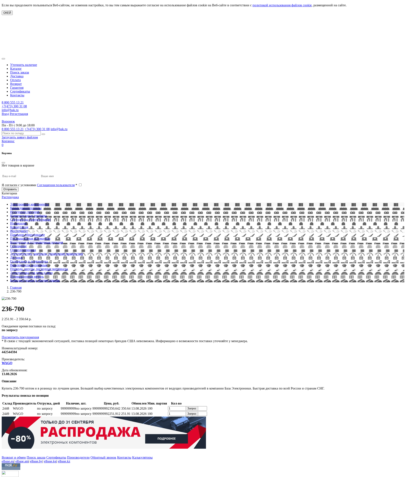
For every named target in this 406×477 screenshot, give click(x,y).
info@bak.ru (10, 110)
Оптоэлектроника (23, 250)
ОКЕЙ (7, 12)
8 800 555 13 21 (13, 102)
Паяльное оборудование (27, 234)
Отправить (10, 189)
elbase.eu (8, 461)
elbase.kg (50, 461)
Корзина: (8, 141)
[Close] (3, 162)
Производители (78, 457)
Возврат (16, 84)
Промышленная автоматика (30, 238)
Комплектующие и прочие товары (35, 280)
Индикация (18, 223)
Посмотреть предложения (20, 337)
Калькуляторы (142, 457)
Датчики (16, 257)
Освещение (18, 246)
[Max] (5, 451)
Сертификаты (20, 91)
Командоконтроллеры (26, 208)
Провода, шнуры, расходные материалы (39, 269)
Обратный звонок (103, 457)
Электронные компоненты (29, 204)
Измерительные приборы (28, 215)
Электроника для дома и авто (31, 273)
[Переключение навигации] (3, 58)
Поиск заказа (19, 72)
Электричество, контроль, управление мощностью (46, 254)
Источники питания (24, 212)
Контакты (17, 95)
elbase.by (36, 461)
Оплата (15, 80)
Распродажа (10, 197)
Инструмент (19, 231)
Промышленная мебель (27, 276)
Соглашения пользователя (56, 185)
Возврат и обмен (14, 457)
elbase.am (22, 461)
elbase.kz (64, 461)
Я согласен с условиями (39, 185)
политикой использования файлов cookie (282, 5)
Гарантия (16, 87)
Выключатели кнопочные (28, 265)
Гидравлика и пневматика (29, 261)
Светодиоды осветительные (30, 219)
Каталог (16, 68)
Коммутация (19, 227)
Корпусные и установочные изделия (36, 242)
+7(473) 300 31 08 (14, 106)
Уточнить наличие (23, 65)
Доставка (16, 76)
